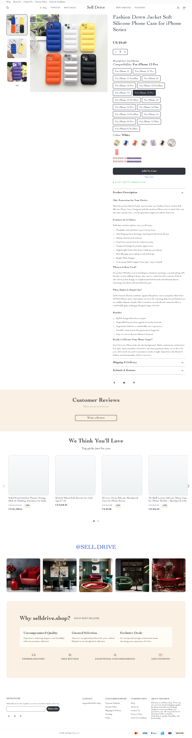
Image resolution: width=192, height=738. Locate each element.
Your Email (13, 709)
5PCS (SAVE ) (120, 161)
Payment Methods (112, 703)
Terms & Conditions (57, 2)
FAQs (107, 718)
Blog (8, 2)
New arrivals (123, 8)
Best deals (70, 8)
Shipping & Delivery (113, 711)
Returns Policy (111, 707)
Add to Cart (149, 171)
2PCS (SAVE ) (120, 158)
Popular (55, 8)
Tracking (108, 714)
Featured (140, 8)
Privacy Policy (41, 2)
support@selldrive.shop (91, 703)
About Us (17, 2)
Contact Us (28, 2)
